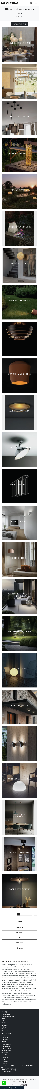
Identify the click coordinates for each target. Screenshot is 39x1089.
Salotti (3, 1027)
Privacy (3, 1088)
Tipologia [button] (19, 943)
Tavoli (3, 1018)
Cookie (8, 1088)
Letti (3, 1036)
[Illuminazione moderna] (9, 2)
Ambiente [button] (19, 927)
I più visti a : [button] (19, 948)
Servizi (3, 1059)
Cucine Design (6, 1014)
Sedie (3, 1020)
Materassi (4, 1052)
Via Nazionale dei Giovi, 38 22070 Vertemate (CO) (10, 1069)
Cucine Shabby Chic (8, 1016)
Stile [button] (19, 937)
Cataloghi (4, 1061)
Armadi (3, 1041)
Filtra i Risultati (19, 24)
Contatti (4, 1063)
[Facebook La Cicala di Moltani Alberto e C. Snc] (24, 1082)
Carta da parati (6, 1048)
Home (19, 13)
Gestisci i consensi (18, 1088)
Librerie (4, 1025)
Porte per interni (6, 1050)
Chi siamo (4, 1057)
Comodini (4, 1039)
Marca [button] (19, 922)
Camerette (5, 1037)
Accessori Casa (9, 15)
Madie (3, 1029)
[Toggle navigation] (35, 2)
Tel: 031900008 (6, 1072)
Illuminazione (20, 15)
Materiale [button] (19, 932)
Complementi (5, 1046)
